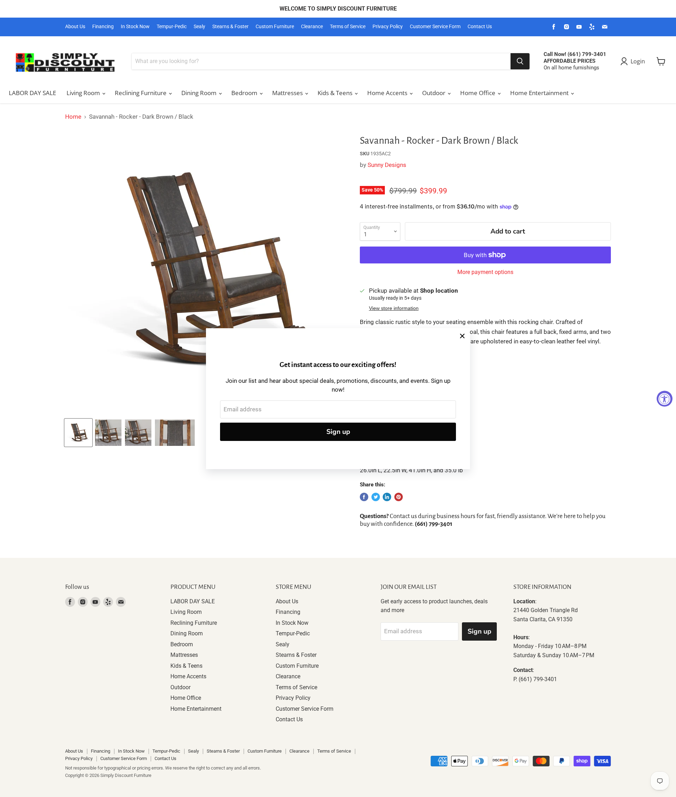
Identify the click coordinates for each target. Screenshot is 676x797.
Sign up (338, 431)
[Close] (462, 336)
